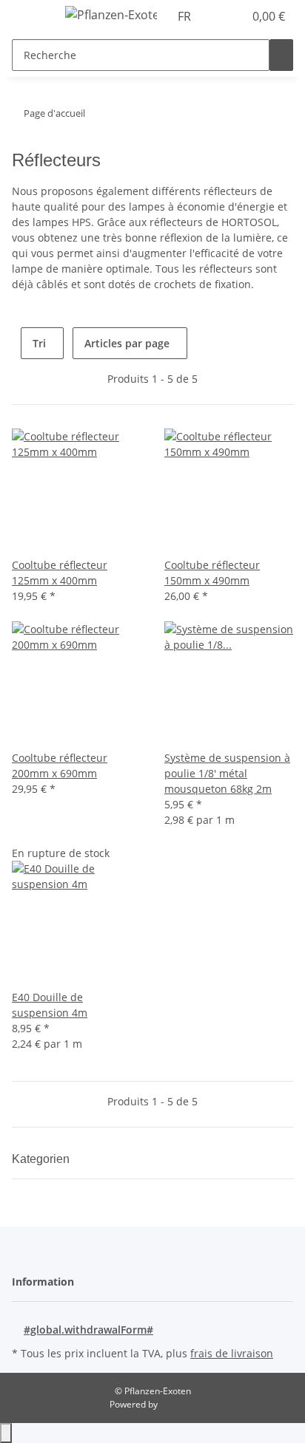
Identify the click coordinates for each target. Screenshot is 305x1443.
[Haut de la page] (6, 1433)
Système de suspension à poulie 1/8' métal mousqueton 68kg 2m (227, 773)
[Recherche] (281, 55)
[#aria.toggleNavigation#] (30, 17)
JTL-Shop (177, 1404)
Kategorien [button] (42, 1159)
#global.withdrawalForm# (88, 1330)
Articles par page (127, 343)
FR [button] (186, 16)
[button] (216, 16)
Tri (39, 343)
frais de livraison (231, 1353)
